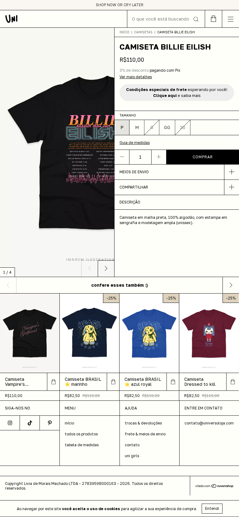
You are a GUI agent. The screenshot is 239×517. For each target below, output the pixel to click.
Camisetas (143, 32)
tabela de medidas (82, 445)
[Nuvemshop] (214, 486)
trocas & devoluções (143, 423)
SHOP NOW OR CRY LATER (119, 4)
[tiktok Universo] (30, 423)
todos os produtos (81, 434)
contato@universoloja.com (209, 423)
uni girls (132, 455)
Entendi (212, 508)
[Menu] (230, 18)
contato (132, 445)
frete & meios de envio (145, 434)
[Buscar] (195, 19)
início (69, 423)
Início (124, 32)
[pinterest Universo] (50, 423)
